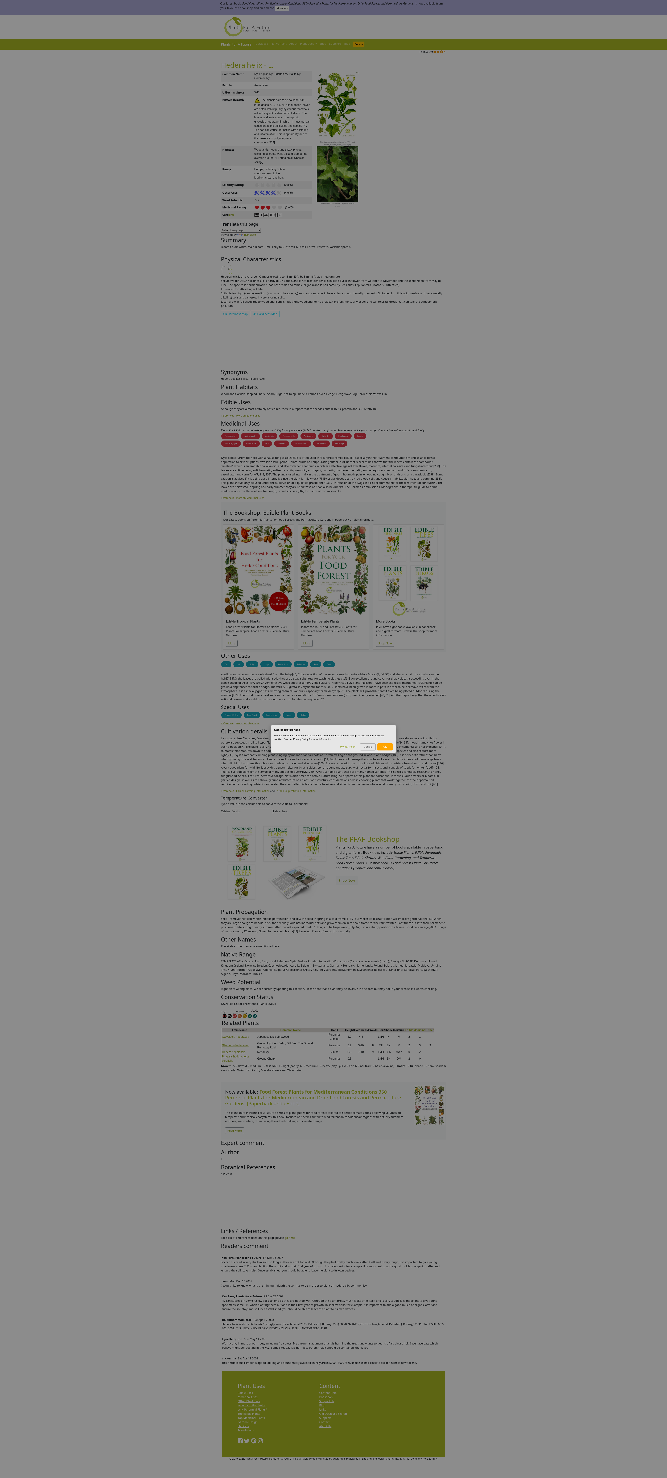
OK (385, 746)
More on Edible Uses (248, 415)
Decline (368, 746)
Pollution (301, 664)
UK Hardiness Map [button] (235, 314)
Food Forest (252, 715)
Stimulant (282, 443)
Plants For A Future (236, 44)
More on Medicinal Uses (250, 497)
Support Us (326, 1401)
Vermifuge (339, 443)
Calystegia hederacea (235, 1036)
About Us (325, 1426)
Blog (347, 44)
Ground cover (271, 715)
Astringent (308, 436)
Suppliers (335, 44)
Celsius (225, 811)
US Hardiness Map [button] (265, 314)
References (227, 415)
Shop (323, 44)
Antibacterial (230, 436)
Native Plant (279, 44)
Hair (238, 664)
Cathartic (325, 436)
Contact (324, 1422)
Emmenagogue (231, 443)
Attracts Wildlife (231, 715)
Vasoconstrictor (301, 443)
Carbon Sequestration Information (295, 791)
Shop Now (385, 643)
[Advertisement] (429, 130)
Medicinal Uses (248, 1397)
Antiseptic (269, 436)
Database (262, 44)
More (231, 643)
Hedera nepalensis (233, 1052)
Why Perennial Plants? (252, 1409)
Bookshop (326, 1397)
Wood (329, 664)
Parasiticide (251, 443)
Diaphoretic (343, 436)
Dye (226, 664)
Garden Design (248, 1422)
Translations (246, 1430)
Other (430, 1030)
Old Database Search (333, 1414)
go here (290, 1238)
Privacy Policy (347, 746)
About (293, 44)
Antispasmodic (289, 436)
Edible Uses (245, 1393)
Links (322, 1409)
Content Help (328, 1393)
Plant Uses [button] (307, 44)
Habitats (243, 1426)
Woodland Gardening (252, 1405)
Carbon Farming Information (253, 791)
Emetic (360, 436)
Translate (250, 235)
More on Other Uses (248, 723)
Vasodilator (321, 443)
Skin (267, 443)
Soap (316, 664)
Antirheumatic (250, 436)
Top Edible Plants (249, 1414)
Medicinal (420, 1030)
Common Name (290, 1030)
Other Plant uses (249, 1401)
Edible (409, 1030)
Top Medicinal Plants (251, 1418)
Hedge (252, 664)
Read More (234, 1131)
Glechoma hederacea (235, 1045)
